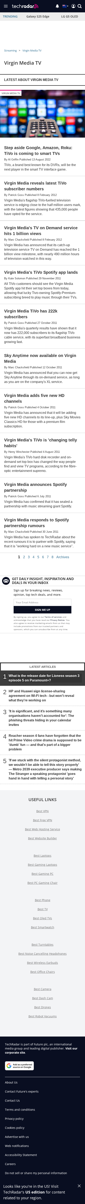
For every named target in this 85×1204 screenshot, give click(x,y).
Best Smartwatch (42, 927)
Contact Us (12, 1100)
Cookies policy (14, 1128)
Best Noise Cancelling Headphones (42, 954)
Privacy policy (14, 1119)
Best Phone (42, 900)
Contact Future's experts (22, 1091)
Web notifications (17, 1146)
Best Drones (42, 1007)
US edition (35, 1192)
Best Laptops (42, 856)
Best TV (43, 909)
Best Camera (42, 989)
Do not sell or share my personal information (36, 1173)
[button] (80, 6)
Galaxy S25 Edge (37, 16)
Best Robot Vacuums (42, 1016)
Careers (10, 1164)
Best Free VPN (42, 820)
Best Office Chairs (42, 972)
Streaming (10, 50)
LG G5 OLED (69, 16)
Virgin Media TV (31, 50)
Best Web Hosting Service (42, 829)
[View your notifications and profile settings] (57, 6)
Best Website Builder (42, 838)
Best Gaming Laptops (42, 865)
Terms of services (54, 616)
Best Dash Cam (42, 998)
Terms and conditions (20, 1110)
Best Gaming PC (42, 874)
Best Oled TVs (42, 918)
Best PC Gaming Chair (42, 883)
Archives (62, 557)
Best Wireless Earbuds (42, 963)
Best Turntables (42, 945)
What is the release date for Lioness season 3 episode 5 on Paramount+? (44, 678)
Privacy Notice (57, 620)
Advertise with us (17, 1137)
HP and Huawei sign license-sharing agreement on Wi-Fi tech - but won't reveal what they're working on (41, 695)
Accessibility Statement (21, 1155)
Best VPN (42, 811)
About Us (11, 1082)
